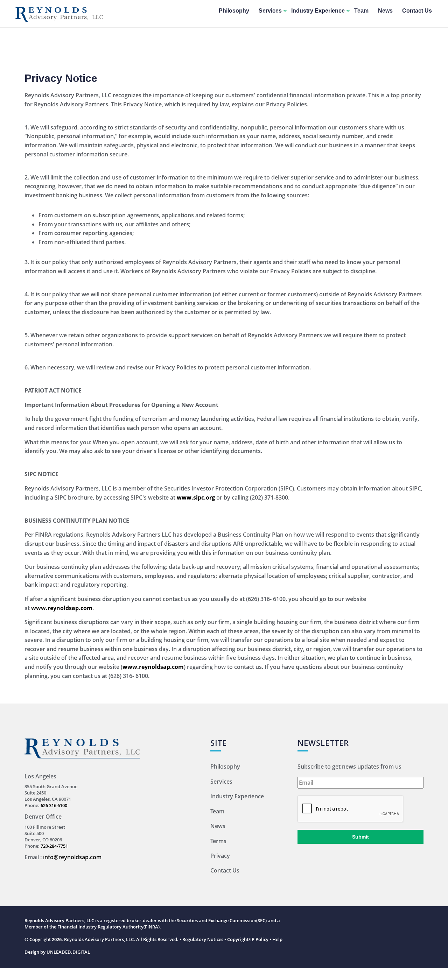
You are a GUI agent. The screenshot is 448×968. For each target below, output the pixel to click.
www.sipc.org (196, 497)
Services (270, 11)
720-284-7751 (54, 846)
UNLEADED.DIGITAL (68, 952)
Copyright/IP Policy (247, 939)
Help (277, 939)
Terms (218, 841)
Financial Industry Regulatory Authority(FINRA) (108, 927)
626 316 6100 (54, 805)
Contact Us (417, 11)
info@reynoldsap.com (72, 857)
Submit (360, 837)
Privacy (220, 856)
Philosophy (234, 11)
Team (361, 11)
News (385, 11)
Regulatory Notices (202, 939)
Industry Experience (318, 11)
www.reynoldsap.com (61, 608)
